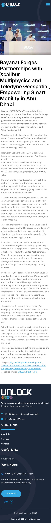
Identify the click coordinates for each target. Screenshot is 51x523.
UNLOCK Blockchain (27, 372)
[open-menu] (48, 5)
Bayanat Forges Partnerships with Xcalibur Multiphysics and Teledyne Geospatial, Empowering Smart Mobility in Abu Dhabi (23, 365)
